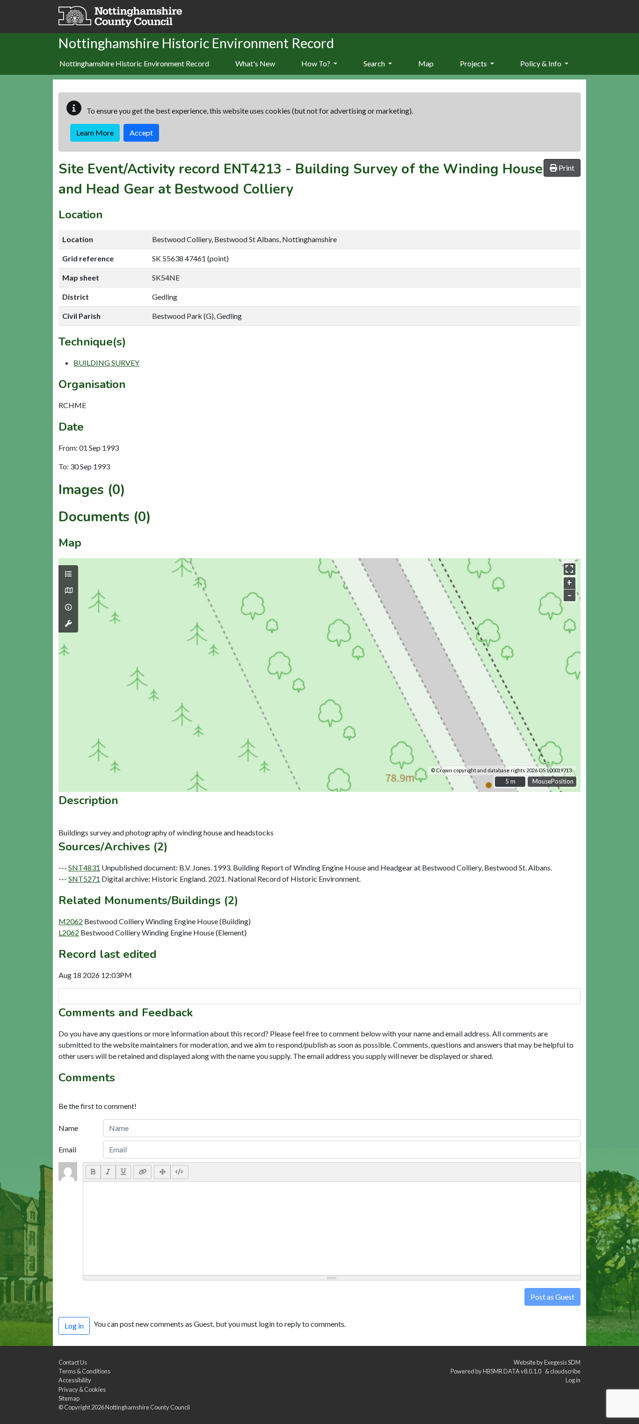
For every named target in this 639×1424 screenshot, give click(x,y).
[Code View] (179, 1172)
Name (68, 1127)
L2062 (68, 932)
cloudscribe (565, 1371)
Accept (141, 132)
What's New (255, 63)
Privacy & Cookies (82, 1389)
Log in (573, 1380)
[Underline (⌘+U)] (123, 1172)
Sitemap (69, 1398)
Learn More (95, 132)
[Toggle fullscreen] (569, 569)
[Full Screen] (162, 1172)
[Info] (68, 607)
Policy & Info (541, 63)
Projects (474, 63)
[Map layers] (68, 574)
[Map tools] (68, 623)
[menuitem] (255, 64)
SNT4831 (84, 867)
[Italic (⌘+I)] (108, 1172)
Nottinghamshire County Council (147, 1407)
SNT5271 (84, 878)
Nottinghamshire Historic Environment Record (134, 63)
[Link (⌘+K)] (142, 1172)
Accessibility (74, 1380)
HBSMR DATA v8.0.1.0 (513, 1371)
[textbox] (331, 1228)
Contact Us (72, 1362)
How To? (316, 63)
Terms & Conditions (84, 1371)
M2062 (70, 921)
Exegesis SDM (562, 1362)
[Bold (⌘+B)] (93, 1172)
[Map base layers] (68, 590)
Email (67, 1149)
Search (374, 63)
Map (426, 63)
